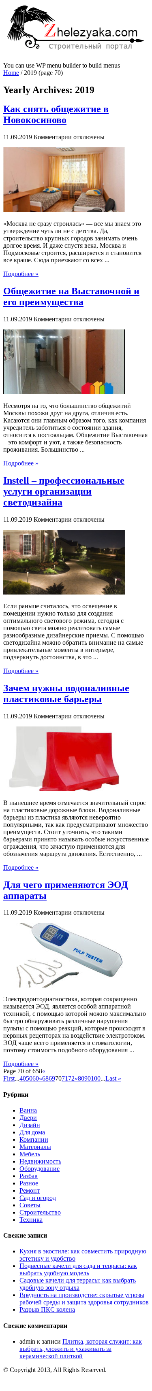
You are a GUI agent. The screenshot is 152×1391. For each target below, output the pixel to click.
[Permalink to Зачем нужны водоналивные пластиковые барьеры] (64, 789)
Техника (31, 1219)
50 (29, 1078)
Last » (113, 1078)
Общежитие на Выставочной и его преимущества (71, 296)
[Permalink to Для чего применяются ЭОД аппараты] (64, 985)
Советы (30, 1205)
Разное (28, 1183)
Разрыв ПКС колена (47, 1309)
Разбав (28, 1175)
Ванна (28, 1110)
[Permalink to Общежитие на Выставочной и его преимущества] (64, 392)
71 (65, 1078)
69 (52, 1078)
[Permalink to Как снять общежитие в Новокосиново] (64, 209)
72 (71, 1078)
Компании (33, 1139)
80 (81, 1078)
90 (87, 1078)
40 (22, 1078)
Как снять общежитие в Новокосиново (56, 114)
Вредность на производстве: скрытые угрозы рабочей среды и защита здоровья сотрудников (84, 1298)
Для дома (32, 1132)
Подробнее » (21, 273)
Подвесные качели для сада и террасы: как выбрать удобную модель (78, 1269)
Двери (28, 1117)
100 (96, 1078)
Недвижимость (40, 1161)
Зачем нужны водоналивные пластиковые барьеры (66, 693)
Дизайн (29, 1124)
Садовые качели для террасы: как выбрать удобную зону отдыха (77, 1284)
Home (11, 72)
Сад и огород (37, 1197)
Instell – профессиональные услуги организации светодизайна (63, 491)
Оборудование (39, 1168)
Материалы (35, 1146)
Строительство (40, 1212)
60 (35, 1078)
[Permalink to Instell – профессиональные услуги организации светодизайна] (64, 592)
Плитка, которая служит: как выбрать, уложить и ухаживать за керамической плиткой (80, 1348)
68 (45, 1078)
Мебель (29, 1154)
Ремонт (29, 1190)
